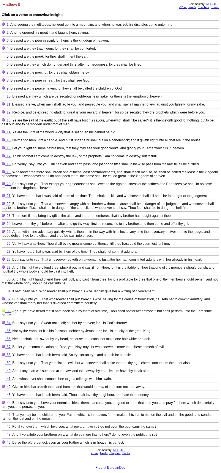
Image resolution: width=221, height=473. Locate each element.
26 (8, 243)
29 (8, 267)
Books (215, 7)
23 (8, 216)
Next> (192, 7)
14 (8, 132)
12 (8, 112)
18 (8, 164)
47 (8, 434)
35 (8, 331)
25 (8, 231)
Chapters (203, 7)
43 (8, 395)
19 (8, 172)
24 (8, 223)
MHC (209, 4)
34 (8, 323)
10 (8, 96)
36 (8, 339)
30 (8, 279)
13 (8, 120)
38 (8, 355)
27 (8, 251)
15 (8, 140)
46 (8, 426)
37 (8, 347)
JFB (216, 4)
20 (8, 184)
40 (8, 371)
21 (8, 196)
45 (8, 414)
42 (8, 387)
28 (8, 259)
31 (8, 291)
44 (8, 403)
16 (8, 148)
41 (8, 379)
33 (8, 311)
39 (8, 363)
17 (8, 156)
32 (8, 299)
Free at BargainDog (110, 467)
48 (8, 442)
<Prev (183, 7)
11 (8, 104)
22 (8, 204)
